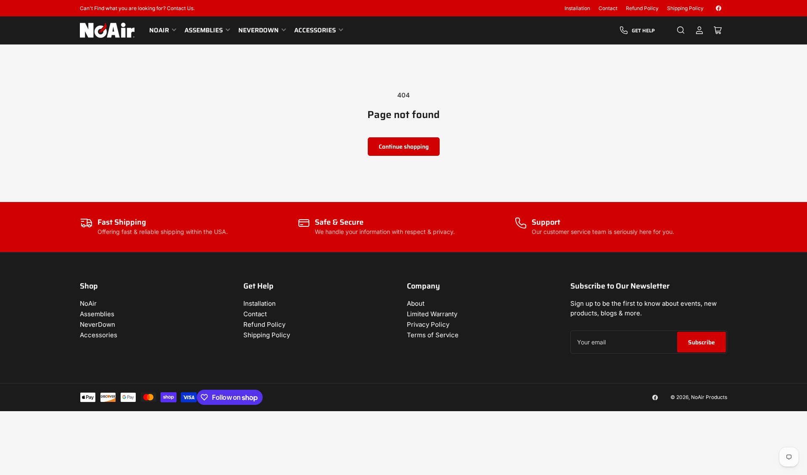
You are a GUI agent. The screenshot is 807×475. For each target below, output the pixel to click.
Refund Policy (642, 8)
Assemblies (204, 30)
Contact (608, 8)
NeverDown (258, 30)
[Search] (681, 30)
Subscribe (701, 342)
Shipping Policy (685, 8)
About (416, 303)
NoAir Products (709, 397)
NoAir (159, 30)
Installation (577, 8)
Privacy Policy (428, 324)
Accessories (315, 30)
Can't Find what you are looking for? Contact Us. (137, 8)
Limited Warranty (432, 314)
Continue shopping (404, 146)
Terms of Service (433, 335)
